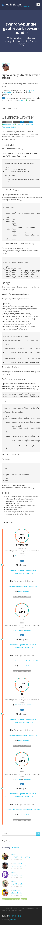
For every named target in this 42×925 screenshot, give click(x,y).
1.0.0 (24, 573)
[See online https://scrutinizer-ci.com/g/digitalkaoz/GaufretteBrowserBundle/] (8, 124)
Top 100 (10, 899)
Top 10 (4, 899)
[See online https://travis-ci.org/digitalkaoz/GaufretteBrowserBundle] (7, 122)
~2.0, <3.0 (23, 810)
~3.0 (23, 586)
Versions (21, 100)
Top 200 (17, 899)
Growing (7, 848)
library (14, 854)
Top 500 (23, 899)
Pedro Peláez (27, 6)
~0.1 (23, 570)
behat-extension (17, 863)
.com (13, 4)
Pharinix (13, 920)
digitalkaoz (31, 91)
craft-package (16, 890)
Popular (16, 848)
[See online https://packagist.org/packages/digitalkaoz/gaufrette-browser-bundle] (18, 122)
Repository (7, 93)
